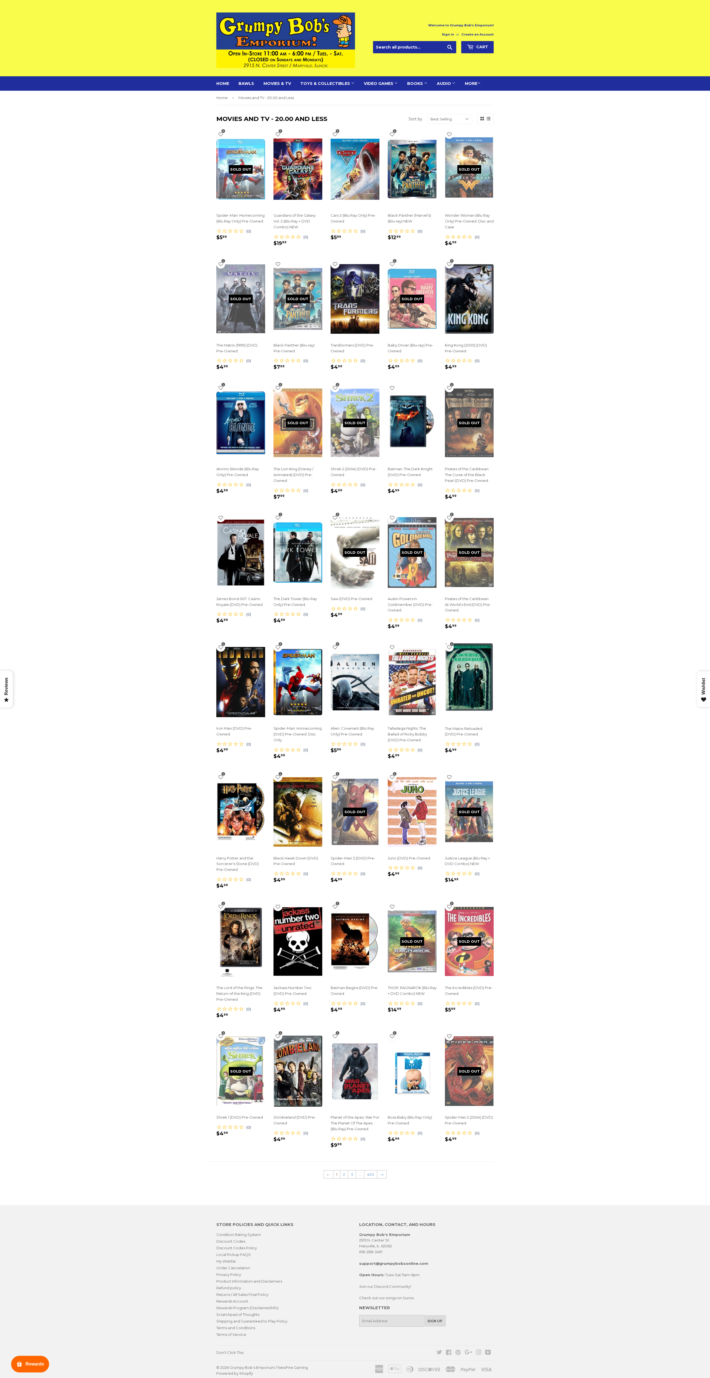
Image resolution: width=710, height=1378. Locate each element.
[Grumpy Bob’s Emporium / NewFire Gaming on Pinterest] (458, 1353)
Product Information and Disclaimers (249, 1281)
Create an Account (478, 34)
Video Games (379, 83)
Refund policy (228, 1288)
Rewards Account (232, 1301)
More (471, 83)
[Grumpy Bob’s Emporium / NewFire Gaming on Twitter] (439, 1353)
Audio (444, 83)
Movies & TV (277, 83)
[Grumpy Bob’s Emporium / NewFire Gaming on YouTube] (488, 1353)
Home (222, 83)
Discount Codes (230, 1241)
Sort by (415, 119)
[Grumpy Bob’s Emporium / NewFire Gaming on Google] (468, 1353)
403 (370, 1174)
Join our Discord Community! (385, 1286)
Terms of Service (231, 1334)
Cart (481, 46)
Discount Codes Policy (236, 1248)
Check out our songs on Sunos (386, 1298)
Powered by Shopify (234, 1373)
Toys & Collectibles (325, 83)
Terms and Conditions (235, 1328)
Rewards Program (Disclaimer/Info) (247, 1308)
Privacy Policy (228, 1274)
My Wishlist (226, 1261)
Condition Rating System (238, 1234)
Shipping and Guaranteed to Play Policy (251, 1321)
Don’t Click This (230, 1352)
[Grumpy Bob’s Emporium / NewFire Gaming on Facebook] (449, 1353)
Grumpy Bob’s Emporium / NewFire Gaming (269, 1367)
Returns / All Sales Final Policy (242, 1294)
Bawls (246, 83)
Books (415, 83)
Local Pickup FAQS (233, 1254)
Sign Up (434, 1321)
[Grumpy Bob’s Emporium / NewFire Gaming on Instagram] (478, 1353)
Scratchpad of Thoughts (237, 1314)
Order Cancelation (233, 1268)
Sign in (448, 34)
